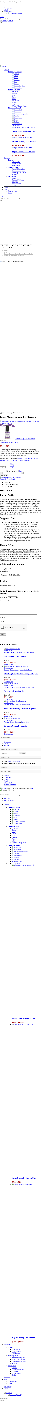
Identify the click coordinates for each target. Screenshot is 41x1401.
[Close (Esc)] (7, 1398)
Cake (16, 687)
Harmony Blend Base (19, 173)
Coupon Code (12, 191)
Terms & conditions (10, 785)
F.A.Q (6, 781)
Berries (12, 670)
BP (32, 788)
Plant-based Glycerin (18, 171)
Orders (6, 10)
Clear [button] (20, 471)
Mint (13, 104)
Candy (14, 95)
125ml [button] (12, 466)
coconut (15, 460)
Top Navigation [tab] (9, 800)
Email (13, 479)
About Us (7, 775)
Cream (14, 97)
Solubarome (18, 118)
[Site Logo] (6, 21)
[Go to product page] (26, 137)
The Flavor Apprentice (21, 114)
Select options (8, 650)
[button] (2, 17)
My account (7, 8)
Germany (17, 80)
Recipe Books (16, 183)
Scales (14, 185)
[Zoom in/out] (1, 1398)
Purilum (16, 122)
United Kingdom (19, 86)
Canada (16, 74)
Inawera (16, 120)
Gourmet (35, 458)
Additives (15, 91)
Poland (16, 84)
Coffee (12, 652)
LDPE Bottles (16, 163)
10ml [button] (12, 464)
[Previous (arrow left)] (1, 1400)
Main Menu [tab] (7, 798)
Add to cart (4, 475)
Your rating (4, 597)
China (16, 76)
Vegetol (14, 174)
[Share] (5, 1398)
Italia (15, 82)
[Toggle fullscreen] (3, 1398)
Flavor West (18, 110)
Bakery (14, 93)
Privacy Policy (8, 783)
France (16, 78)
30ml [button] (12, 467)
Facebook (3, 479)
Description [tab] (7, 482)
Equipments (7, 158)
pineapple (27, 460)
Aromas (19, 458)
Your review (4, 601)
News (10, 193)
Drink (14, 99)
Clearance (7, 187)
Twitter (9, 479)
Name (2, 617)
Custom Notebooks (18, 180)
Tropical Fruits (4, 460)
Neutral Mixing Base (18, 169)
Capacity (3, 467)
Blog (5, 189)
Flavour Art (17, 112)
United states (18, 88)
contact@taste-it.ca (14, 761)
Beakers (14, 178)
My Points (7, 745)
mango (21, 460)
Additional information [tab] (11, 484)
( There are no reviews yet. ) (9, 442)
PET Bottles (16, 165)
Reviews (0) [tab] (8, 486)
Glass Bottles (16, 162)
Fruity (14, 102)
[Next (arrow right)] (3, 1400)
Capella (16, 116)
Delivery (6, 779)
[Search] (19, 19)
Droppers (15, 182)
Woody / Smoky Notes (19, 106)
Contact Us (7, 777)
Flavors (6, 70)
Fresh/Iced (15, 100)
